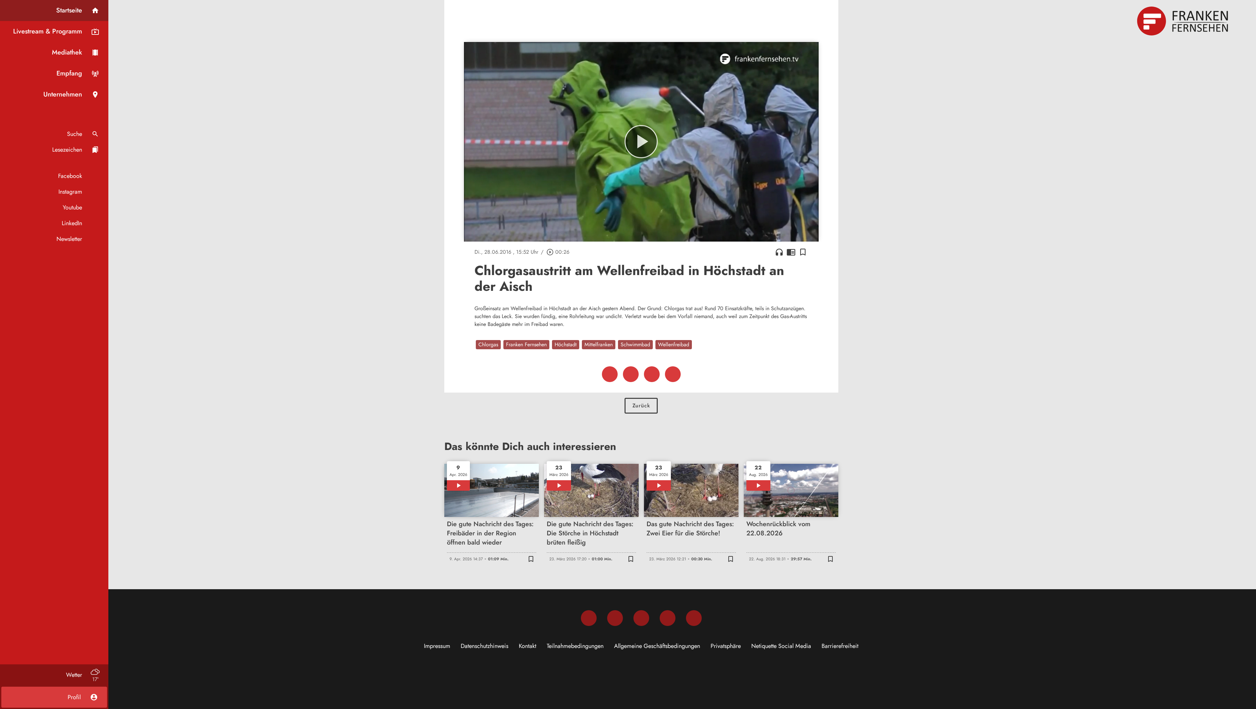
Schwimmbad (635, 344)
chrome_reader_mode (791, 252)
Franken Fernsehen (526, 344)
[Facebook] (589, 618)
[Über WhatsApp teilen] (652, 374)
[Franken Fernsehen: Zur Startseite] (1183, 21)
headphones (779, 252)
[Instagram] (615, 618)
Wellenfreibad (673, 344)
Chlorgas (488, 344)
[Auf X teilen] (631, 374)
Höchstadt (566, 344)
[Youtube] (641, 618)
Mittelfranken (598, 344)
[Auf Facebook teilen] (610, 374)
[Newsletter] (694, 618)
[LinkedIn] (667, 618)
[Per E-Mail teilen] (673, 374)
